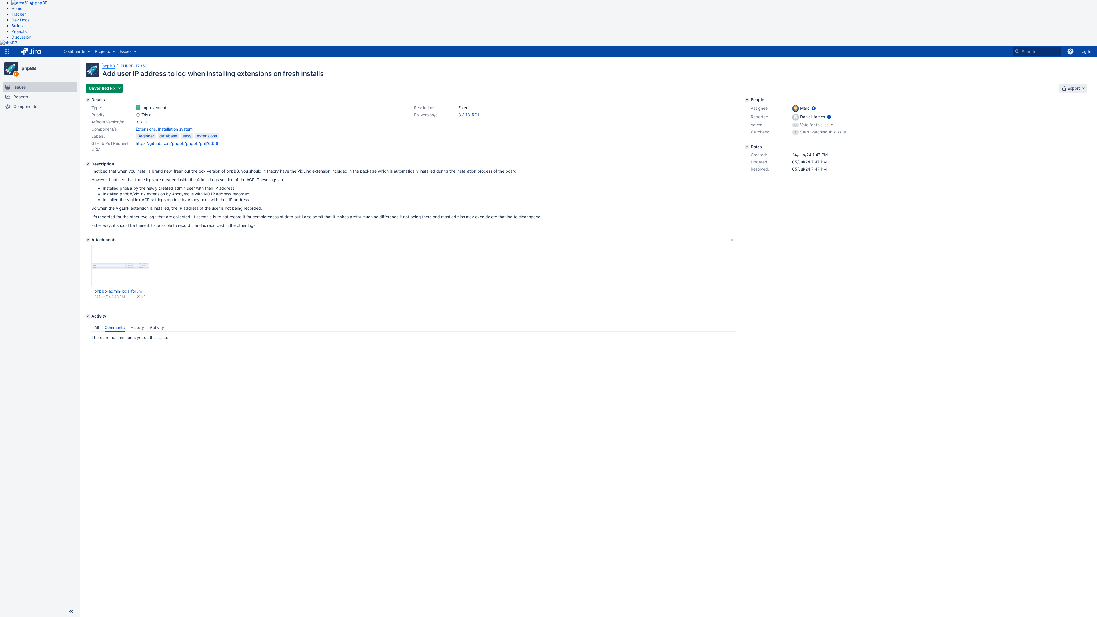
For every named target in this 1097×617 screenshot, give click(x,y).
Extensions (146, 129)
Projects (19, 31)
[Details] (88, 100)
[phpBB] (11, 68)
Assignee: (760, 108)
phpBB (28, 68)
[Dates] (747, 147)
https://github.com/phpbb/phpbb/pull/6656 (177, 143)
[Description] (88, 164)
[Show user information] (813, 108)
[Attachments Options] (732, 240)
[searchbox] (1037, 51)
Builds (17, 25)
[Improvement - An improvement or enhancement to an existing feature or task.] (138, 107)
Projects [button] (102, 51)
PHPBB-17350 (134, 65)
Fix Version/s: (426, 114)
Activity (157, 327)
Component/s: (104, 129)
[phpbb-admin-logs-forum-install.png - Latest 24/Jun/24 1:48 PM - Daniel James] (120, 266)
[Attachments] (88, 240)
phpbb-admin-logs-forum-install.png (120, 291)
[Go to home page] (35, 51)
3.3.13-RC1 (468, 114)
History (137, 327)
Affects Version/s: (107, 121)
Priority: (98, 114)
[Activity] (88, 316)
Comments (115, 327)
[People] (747, 100)
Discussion (21, 37)
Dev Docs (20, 19)
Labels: (98, 136)
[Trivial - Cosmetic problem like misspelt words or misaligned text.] (138, 115)
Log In (1085, 51)
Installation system (175, 129)
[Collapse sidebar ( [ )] (71, 611)
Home (16, 8)
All (96, 327)
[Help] (1070, 51)
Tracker (18, 14)
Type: (96, 107)
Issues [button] (125, 51)
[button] (7, 51)
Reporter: (759, 116)
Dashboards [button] (74, 51)
